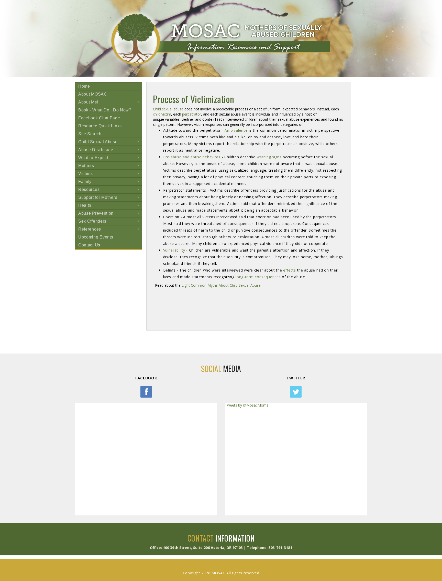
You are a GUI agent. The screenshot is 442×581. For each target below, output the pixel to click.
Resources (109, 190)
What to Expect (109, 158)
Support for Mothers (109, 198)
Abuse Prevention (109, 214)
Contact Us (89, 245)
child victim (162, 114)
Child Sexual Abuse (109, 143)
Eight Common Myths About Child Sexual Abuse (221, 285)
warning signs (269, 156)
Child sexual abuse (168, 109)
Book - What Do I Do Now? (104, 110)
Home (84, 86)
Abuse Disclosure (109, 150)
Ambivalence (237, 130)
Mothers (109, 166)
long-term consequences (258, 276)
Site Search (90, 134)
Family (109, 182)
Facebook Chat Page (99, 118)
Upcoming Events (95, 237)
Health (109, 206)
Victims (109, 174)
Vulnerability (174, 250)
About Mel (109, 103)
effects (289, 270)
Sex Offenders (109, 222)
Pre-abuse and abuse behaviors (191, 156)
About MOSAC (92, 94)
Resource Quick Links (100, 126)
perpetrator (191, 114)
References (109, 230)
